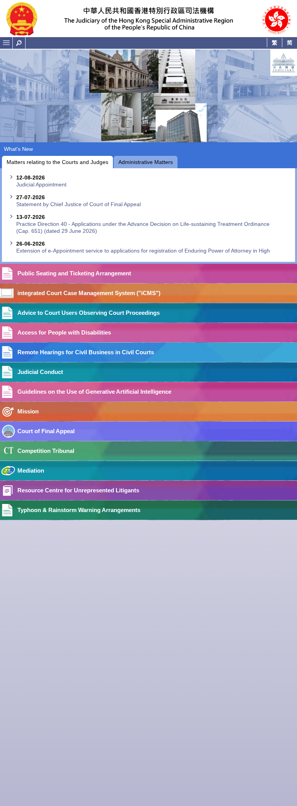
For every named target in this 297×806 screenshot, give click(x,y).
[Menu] (6, 43)
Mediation (30, 470)
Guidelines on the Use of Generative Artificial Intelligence (94, 391)
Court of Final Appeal (46, 431)
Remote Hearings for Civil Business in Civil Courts (85, 352)
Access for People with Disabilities (64, 332)
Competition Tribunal (45, 450)
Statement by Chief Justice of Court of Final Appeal (78, 204)
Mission (28, 411)
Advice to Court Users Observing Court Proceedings (88, 312)
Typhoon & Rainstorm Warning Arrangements (78, 510)
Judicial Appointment (41, 184)
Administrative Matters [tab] (145, 162)
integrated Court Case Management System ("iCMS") (88, 293)
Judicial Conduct (40, 372)
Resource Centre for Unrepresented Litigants (78, 490)
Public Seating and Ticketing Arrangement (74, 273)
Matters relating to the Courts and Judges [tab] (57, 162)
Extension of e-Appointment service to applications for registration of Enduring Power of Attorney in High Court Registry (143, 254)
